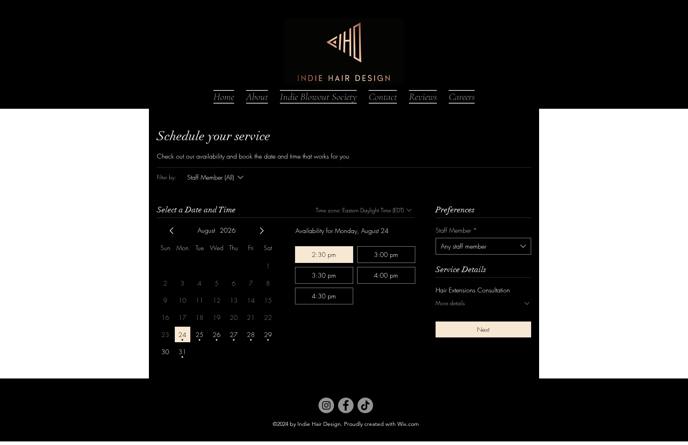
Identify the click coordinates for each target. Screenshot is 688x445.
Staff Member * (456, 230)
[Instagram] (326, 405)
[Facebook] (346, 405)
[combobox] (483, 246)
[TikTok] (365, 405)
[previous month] (171, 230)
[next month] (261, 230)
